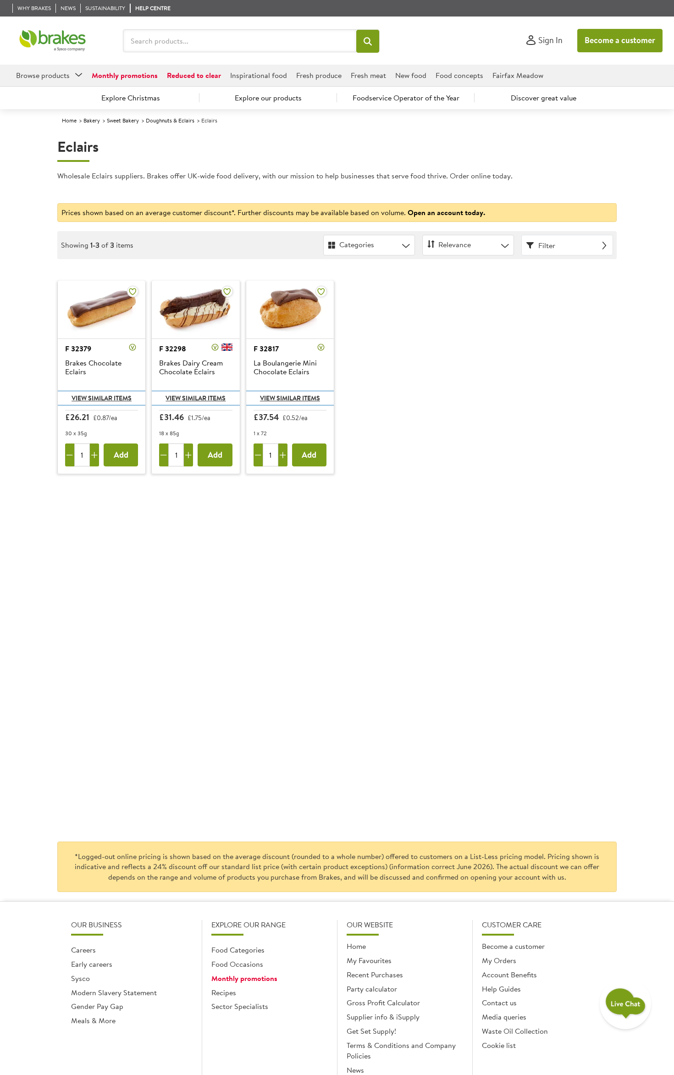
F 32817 (266, 349)
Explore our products (268, 98)
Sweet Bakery (123, 120)
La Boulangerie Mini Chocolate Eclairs (285, 368)
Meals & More (93, 1020)
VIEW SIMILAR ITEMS (102, 398)
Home (69, 120)
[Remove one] (69, 454)
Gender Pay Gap (97, 1006)
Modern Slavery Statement (114, 992)
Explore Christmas (130, 98)
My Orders (499, 960)
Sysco (80, 978)
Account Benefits (509, 975)
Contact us (499, 1002)
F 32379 (78, 349)
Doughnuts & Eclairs (170, 120)
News (355, 1070)
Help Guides (501, 989)
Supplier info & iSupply (383, 1017)
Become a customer (620, 40)
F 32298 (172, 349)
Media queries (504, 1017)
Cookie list (499, 1045)
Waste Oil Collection (515, 1031)
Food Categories (238, 950)
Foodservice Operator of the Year (406, 98)
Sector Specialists (239, 1006)
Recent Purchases (375, 975)
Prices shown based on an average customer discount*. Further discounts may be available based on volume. (273, 212)
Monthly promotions (244, 978)
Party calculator (372, 989)
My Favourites (369, 960)
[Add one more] (94, 454)
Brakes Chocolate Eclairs (93, 368)
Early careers (91, 964)
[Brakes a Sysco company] (52, 41)
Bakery (91, 120)
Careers (83, 950)
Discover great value (543, 98)
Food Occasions (237, 964)
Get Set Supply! (371, 1031)
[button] (367, 41)
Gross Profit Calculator (383, 1002)
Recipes (223, 992)
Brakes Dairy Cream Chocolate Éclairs (191, 368)
